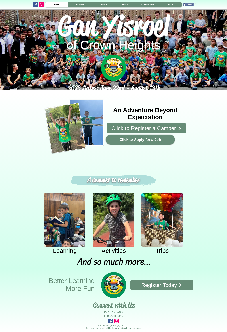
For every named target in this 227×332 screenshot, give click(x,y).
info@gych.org (124, 328)
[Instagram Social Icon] (41, 4)
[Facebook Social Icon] (35, 4)
